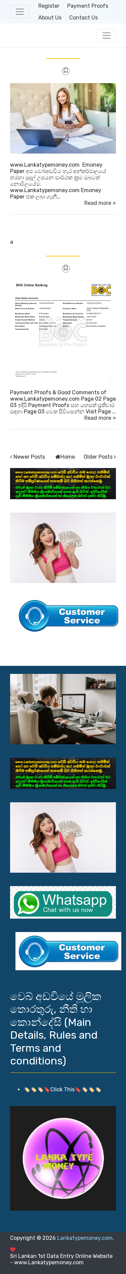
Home (67, 457)
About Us (49, 17)
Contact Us (83, 17)
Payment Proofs (87, 6)
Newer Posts (29, 457)
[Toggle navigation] (19, 11)
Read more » (100, 203)
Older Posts (98, 457)
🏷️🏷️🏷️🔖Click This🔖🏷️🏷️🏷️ (62, 1089)
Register (48, 6)
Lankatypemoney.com (85, 1238)
